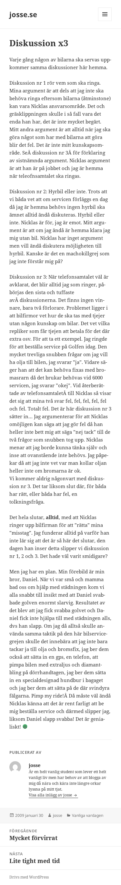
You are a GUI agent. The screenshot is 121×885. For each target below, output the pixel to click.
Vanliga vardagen (87, 815)
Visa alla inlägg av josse (51, 795)
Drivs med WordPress (29, 877)
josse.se (23, 14)
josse (57, 815)
